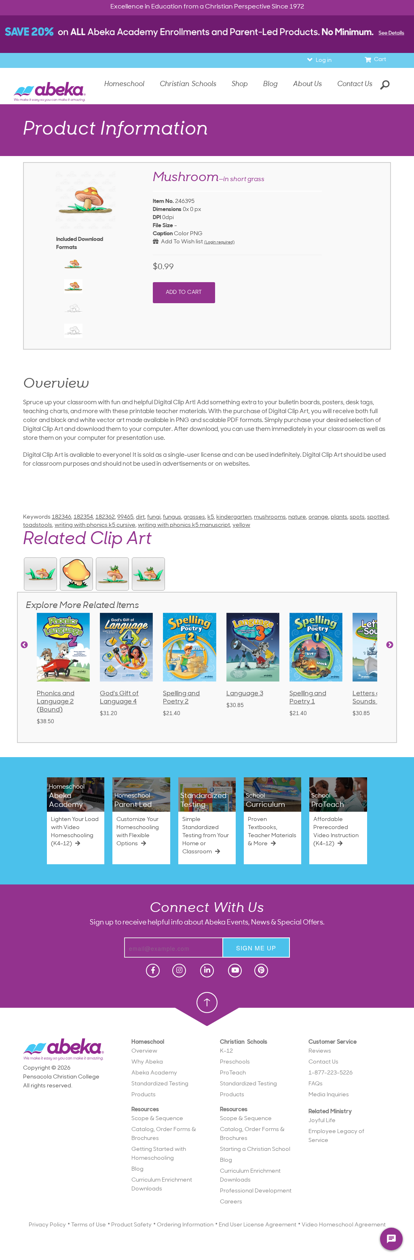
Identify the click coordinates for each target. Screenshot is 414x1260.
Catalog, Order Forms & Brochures (163, 1134)
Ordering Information (185, 1225)
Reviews (319, 1051)
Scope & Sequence (157, 1119)
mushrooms (270, 517)
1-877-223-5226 (330, 1073)
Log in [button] (324, 60)
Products (143, 1095)
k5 (210, 517)
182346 (61, 517)
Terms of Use (88, 1225)
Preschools (235, 1062)
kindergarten (233, 517)
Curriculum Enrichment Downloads (161, 1184)
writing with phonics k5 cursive (95, 525)
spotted (378, 517)
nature (297, 517)
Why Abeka (147, 1062)
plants (339, 517)
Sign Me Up (256, 947)
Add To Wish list (180, 242)
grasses (194, 517)
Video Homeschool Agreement (344, 1225)
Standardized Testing (159, 1084)
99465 (125, 517)
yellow (241, 525)
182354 (83, 517)
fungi (154, 517)
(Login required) (219, 242)
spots (357, 517)
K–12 (226, 1051)
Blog (137, 1169)
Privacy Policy (47, 1225)
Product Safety (131, 1225)
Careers (231, 1202)
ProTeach (233, 1073)
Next (390, 645)
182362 (105, 517)
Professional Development (255, 1191)
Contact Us (354, 84)
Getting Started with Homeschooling (158, 1153)
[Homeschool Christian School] (152, 970)
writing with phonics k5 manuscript (184, 525)
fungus (172, 517)
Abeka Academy (154, 1073)
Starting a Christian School (255, 1149)
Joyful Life (322, 1121)
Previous (24, 645)
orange (318, 517)
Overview (144, 1051)
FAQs (315, 1084)
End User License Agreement (257, 1225)
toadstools (37, 525)
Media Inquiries (328, 1095)
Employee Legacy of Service (336, 1136)
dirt (140, 517)
